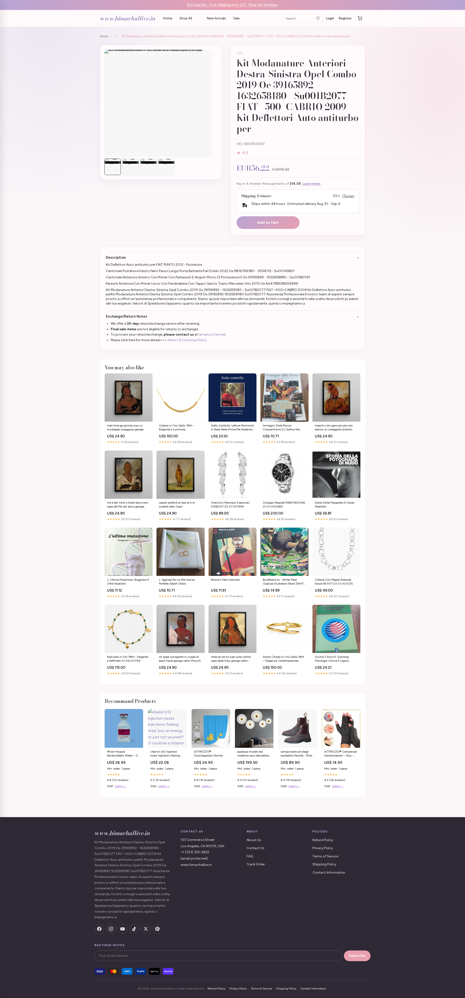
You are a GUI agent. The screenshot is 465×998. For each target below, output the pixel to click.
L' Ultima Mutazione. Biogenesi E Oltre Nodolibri (128, 581)
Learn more (311, 184)
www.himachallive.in (127, 18)
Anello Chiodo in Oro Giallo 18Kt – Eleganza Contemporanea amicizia (283, 659)
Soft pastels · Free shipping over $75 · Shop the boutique (232, 5)
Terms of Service (325, 856)
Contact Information (328, 872)
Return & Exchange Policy (187, 340)
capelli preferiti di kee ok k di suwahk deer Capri (177, 504)
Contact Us (255, 848)
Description (116, 257)
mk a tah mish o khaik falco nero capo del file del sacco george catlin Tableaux (127, 505)
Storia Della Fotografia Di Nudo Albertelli (334, 504)
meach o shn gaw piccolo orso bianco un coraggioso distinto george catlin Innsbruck (334, 428)
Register (345, 18)
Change (348, 196)
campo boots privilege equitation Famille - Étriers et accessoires (297, 754)
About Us (254, 840)
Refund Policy (322, 840)
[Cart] (360, 18)
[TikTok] (134, 929)
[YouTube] (122, 929)
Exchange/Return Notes (126, 316)
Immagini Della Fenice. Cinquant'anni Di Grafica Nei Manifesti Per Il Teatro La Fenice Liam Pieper (282, 428)
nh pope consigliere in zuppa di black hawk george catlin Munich (180, 658)
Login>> (120, 786)
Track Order (256, 864)
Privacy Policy (322, 848)
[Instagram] (111, 929)
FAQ (250, 856)
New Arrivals (216, 18)
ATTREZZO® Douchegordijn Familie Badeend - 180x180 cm (209, 754)
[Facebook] (99, 929)
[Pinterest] (157, 929)
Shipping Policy (324, 864)
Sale (236, 18)
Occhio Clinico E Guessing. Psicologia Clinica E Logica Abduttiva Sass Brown (332, 659)
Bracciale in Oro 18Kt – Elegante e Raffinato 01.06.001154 (127, 658)
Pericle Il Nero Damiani (225, 579)
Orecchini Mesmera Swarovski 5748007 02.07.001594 (230, 504)
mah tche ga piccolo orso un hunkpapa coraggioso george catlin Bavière (125, 428)
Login (330, 18)
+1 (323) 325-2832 (195, 852)
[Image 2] (130, 167)
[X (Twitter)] (146, 929)
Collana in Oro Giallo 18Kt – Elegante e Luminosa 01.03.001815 (176, 428)
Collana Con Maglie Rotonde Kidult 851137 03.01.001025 (334, 581)
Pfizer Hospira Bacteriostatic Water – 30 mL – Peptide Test (123, 754)
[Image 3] (148, 167)
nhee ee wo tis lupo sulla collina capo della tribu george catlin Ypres (231, 659)
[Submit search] (318, 18)
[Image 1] (112, 167)
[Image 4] (166, 167)
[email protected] (212, 334)
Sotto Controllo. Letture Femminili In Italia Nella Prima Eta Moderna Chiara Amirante (232, 428)
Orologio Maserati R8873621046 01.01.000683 (284, 504)
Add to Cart (268, 222)
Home (167, 18)
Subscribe (357, 956)
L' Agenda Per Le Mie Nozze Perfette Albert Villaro (177, 581)
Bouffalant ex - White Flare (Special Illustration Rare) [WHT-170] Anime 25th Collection (284, 582)
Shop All (185, 18)
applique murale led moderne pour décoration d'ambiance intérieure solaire (253, 754)
